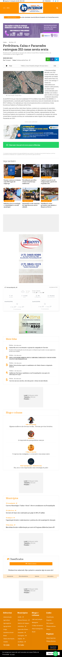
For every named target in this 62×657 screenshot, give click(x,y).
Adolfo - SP (21, 617)
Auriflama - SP (22, 642)
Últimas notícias (51, 626)
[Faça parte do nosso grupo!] (55, 652)
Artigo (5, 629)
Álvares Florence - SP (24, 620)
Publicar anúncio (32, 563)
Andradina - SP (22, 626)
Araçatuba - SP (22, 632)
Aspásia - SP (21, 638)
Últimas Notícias (51, 641)
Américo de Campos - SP (24, 623)
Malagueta (35, 622)
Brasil (5, 635)
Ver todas (6, 645)
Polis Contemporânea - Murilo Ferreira (38, 628)
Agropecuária (7, 626)
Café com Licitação (37, 619)
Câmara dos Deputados (9, 638)
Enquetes (49, 620)
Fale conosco (49, 623)
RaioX (33, 632)
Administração (7, 617)
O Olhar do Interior (37, 625)
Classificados (50, 617)
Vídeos (48, 629)
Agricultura (6, 620)
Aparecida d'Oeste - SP (24, 629)
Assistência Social (8, 632)
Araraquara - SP (22, 635)
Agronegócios (7, 623)
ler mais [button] (12, 654)
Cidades (5, 642)
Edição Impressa (51, 638)
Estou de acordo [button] (52, 653)
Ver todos (21, 645)
